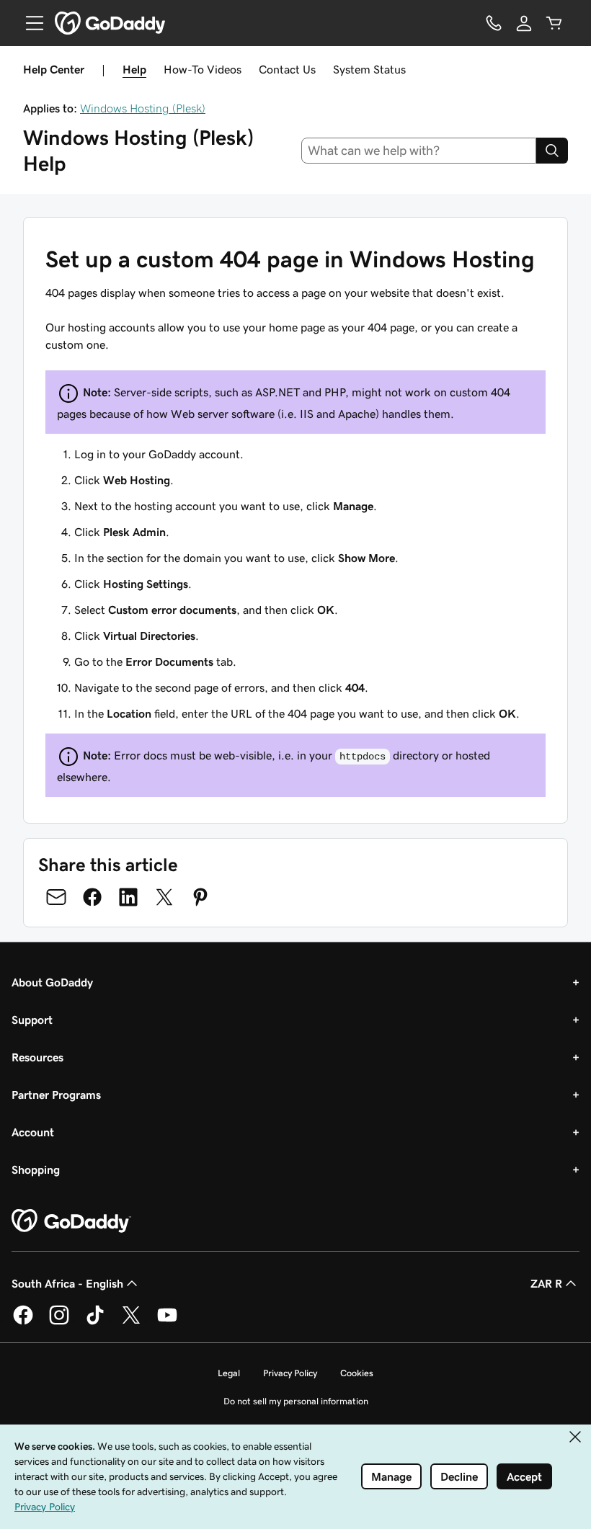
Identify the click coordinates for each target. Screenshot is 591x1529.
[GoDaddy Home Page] (71, 1221)
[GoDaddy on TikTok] (95, 1322)
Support (32, 1019)
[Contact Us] (493, 23)
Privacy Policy (290, 1373)
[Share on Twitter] (164, 897)
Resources (37, 1057)
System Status (369, 69)
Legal (229, 1373)
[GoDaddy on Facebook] (23, 1322)
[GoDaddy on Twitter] (131, 1322)
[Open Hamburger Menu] (29, 23)
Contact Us (287, 69)
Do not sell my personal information (295, 1401)
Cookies (356, 1373)
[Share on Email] (56, 897)
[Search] (552, 151)
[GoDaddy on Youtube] (167, 1322)
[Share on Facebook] (92, 897)
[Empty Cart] (554, 23)
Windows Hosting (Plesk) (142, 108)
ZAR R (546, 1283)
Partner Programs (56, 1094)
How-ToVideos (202, 69)
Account (33, 1132)
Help (134, 69)
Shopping (36, 1169)
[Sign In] (524, 23)
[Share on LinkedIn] (128, 897)
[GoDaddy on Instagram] (59, 1322)
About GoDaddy (52, 982)
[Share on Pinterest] (200, 897)
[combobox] (419, 150)
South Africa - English (67, 1283)
